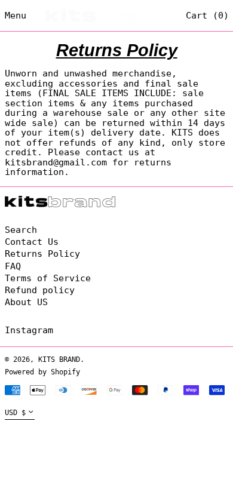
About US (26, 302)
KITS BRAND (59, 359)
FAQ (13, 266)
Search (21, 230)
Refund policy (40, 290)
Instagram (29, 330)
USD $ (15, 412)
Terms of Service (48, 278)
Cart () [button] (207, 15)
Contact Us (32, 241)
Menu (15, 15)
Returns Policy (42, 253)
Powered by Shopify (42, 372)
